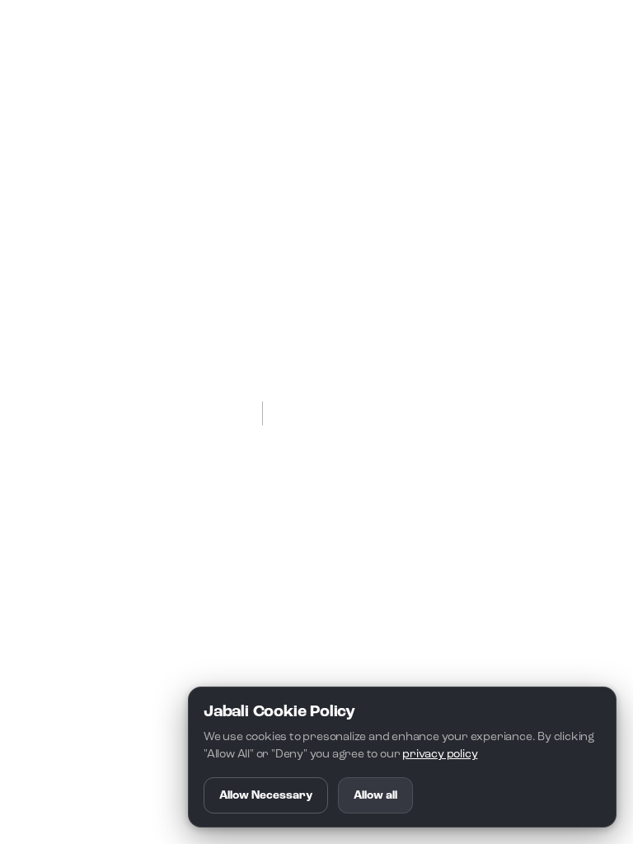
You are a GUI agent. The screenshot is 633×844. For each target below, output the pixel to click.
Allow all (375, 795)
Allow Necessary (265, 795)
